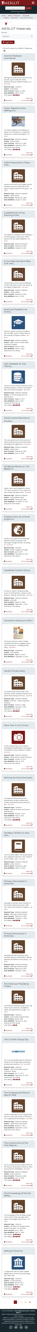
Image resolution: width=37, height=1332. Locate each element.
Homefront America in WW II (18, 620)
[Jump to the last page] (30, 1302)
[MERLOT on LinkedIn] (21, 1328)
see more (7, 84)
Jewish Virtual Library (14, 671)
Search (28, 8)
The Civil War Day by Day (16, 1039)
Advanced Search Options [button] (18, 11)
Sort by (4, 32)
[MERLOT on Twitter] (16, 1328)
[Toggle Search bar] (18, 13)
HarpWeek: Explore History (17, 570)
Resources (14, 18)
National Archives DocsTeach (18, 778)
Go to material (26, 100)
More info (29, 98)
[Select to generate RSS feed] (3, 51)
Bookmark (9, 100)
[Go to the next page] (25, 1302)
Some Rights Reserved (22, 1311)
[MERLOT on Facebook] (11, 1328)
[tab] (6, 24)
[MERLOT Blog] (26, 1328)
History (6, 18)
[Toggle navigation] (33, 3)
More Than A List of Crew (16, 725)
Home (4, 16)
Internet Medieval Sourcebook (12, 57)
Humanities (26, 16)
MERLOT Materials (14, 16)
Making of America (13, 1251)
